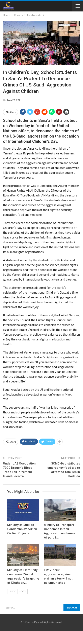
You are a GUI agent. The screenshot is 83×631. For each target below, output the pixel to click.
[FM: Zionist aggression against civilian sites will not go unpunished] (60, 555)
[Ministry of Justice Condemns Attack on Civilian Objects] (23, 510)
